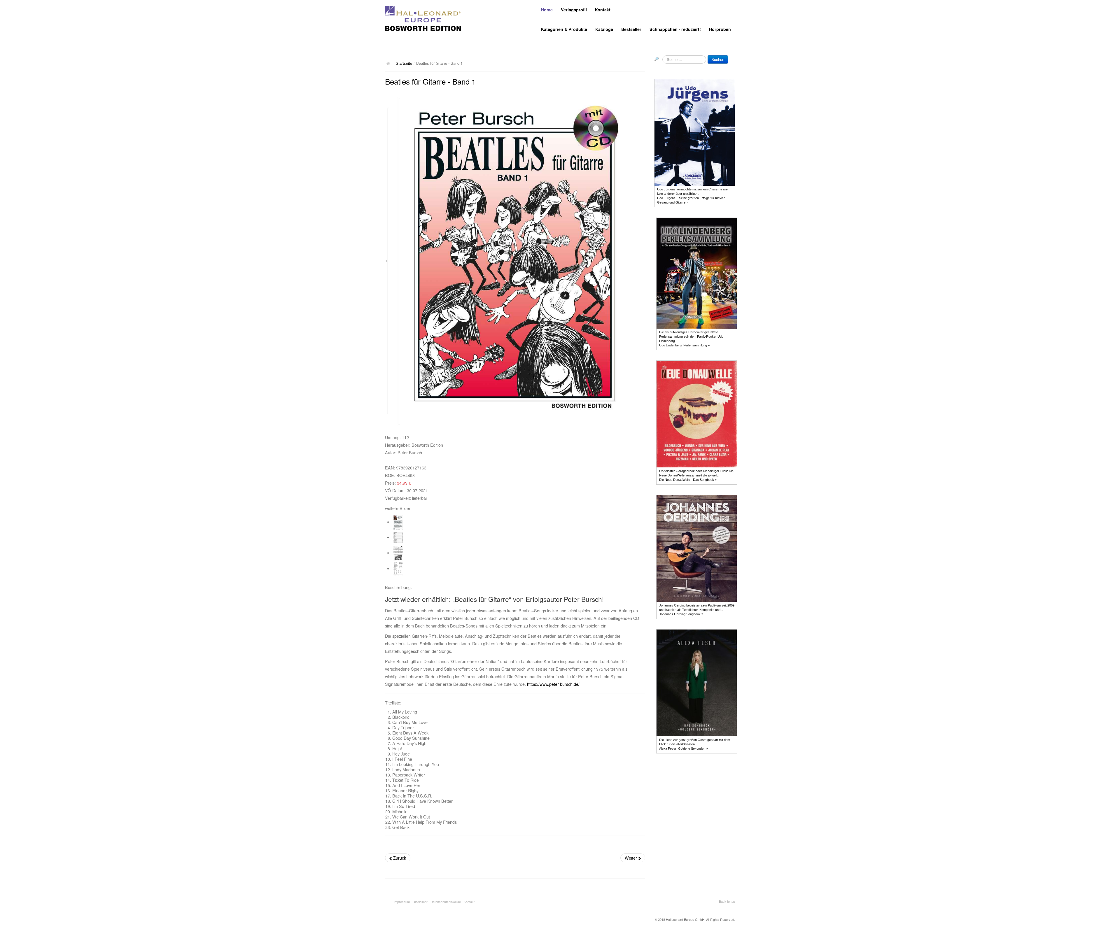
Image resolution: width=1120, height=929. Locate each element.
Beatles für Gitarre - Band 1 (430, 81)
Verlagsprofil (574, 10)
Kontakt (602, 10)
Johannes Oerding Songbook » (681, 614)
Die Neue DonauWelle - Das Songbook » (688, 479)
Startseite (404, 63)
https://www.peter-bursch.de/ (553, 684)
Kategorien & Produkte (564, 29)
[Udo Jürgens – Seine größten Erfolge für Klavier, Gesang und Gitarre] (694, 132)
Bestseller (631, 29)
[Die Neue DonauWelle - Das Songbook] (697, 413)
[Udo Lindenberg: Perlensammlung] (697, 273)
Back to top (727, 901)
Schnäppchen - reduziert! (675, 29)
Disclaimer (420, 901)
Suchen (717, 59)
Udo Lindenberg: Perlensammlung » (684, 345)
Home (547, 10)
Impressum (402, 901)
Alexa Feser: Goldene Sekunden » (683, 748)
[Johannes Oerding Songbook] (697, 548)
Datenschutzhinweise (445, 901)
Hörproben (720, 29)
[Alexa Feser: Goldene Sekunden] (697, 682)
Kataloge (604, 29)
